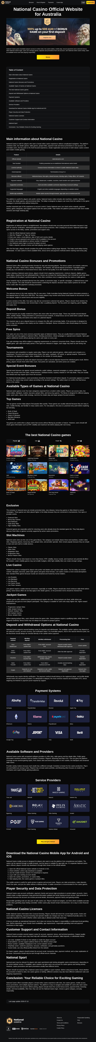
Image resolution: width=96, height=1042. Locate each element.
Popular (15, 440)
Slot (78, 440)
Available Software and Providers (19, 101)
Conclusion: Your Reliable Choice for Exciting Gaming (25, 127)
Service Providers (14, 104)
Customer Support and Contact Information (22, 119)
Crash (57, 440)
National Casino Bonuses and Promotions (21, 82)
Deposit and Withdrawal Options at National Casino (24, 93)
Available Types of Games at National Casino (22, 86)
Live (36, 440)
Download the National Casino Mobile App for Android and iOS (27, 108)
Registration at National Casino (18, 78)
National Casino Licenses (16, 116)
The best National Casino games (18, 89)
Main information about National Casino (20, 75)
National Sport (13, 123)
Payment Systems (14, 97)
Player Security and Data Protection (19, 112)
